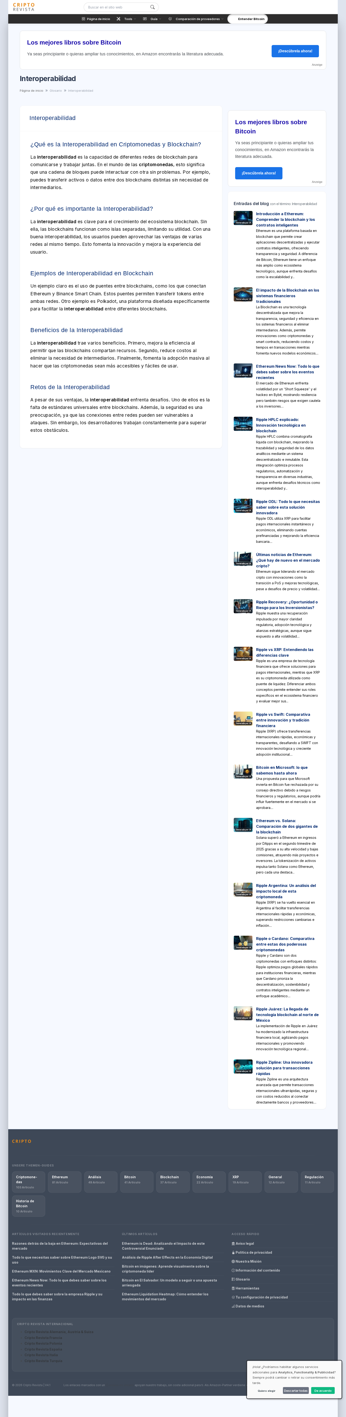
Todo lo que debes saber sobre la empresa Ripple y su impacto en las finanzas (57, 1296)
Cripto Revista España (43, 1349)
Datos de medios (249, 1306)
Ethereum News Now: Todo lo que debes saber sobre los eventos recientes (287, 372)
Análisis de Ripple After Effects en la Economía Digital (167, 1257)
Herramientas (247, 1288)
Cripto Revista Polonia (43, 1343)
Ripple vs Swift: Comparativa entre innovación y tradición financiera (283, 720)
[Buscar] (152, 7)
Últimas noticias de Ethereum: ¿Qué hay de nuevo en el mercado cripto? (288, 560)
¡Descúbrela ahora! (295, 51)
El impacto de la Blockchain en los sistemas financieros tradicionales (287, 296)
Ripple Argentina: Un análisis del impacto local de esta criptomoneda (286, 891)
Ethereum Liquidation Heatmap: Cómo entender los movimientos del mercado (165, 1296)
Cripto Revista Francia (43, 1338)
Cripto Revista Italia (41, 1355)
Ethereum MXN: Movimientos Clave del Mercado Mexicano (61, 1271)
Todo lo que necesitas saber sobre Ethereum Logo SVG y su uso (62, 1259)
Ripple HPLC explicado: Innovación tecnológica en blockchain (281, 425)
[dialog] (294, 1379)
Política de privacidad (253, 1252)
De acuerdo (323, 1390)
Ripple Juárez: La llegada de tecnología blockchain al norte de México (287, 1015)
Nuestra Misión (248, 1261)
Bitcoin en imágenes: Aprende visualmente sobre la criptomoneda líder (165, 1268)
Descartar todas (296, 1390)
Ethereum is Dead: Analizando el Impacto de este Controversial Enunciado (163, 1245)
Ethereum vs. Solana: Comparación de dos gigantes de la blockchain (287, 826)
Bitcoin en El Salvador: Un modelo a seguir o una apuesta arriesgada (169, 1282)
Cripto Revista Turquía (43, 1361)
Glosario (242, 1279)
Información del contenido (257, 1270)
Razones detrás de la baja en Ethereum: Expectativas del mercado (60, 1245)
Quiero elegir (266, 1390)
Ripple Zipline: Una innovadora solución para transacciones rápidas (284, 1068)
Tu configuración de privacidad (261, 1297)
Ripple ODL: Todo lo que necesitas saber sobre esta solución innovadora (288, 507)
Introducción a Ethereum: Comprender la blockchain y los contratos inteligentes (285, 219)
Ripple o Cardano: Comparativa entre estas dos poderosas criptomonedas (285, 944)
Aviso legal (244, 1243)
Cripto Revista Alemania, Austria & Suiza (58, 1332)
